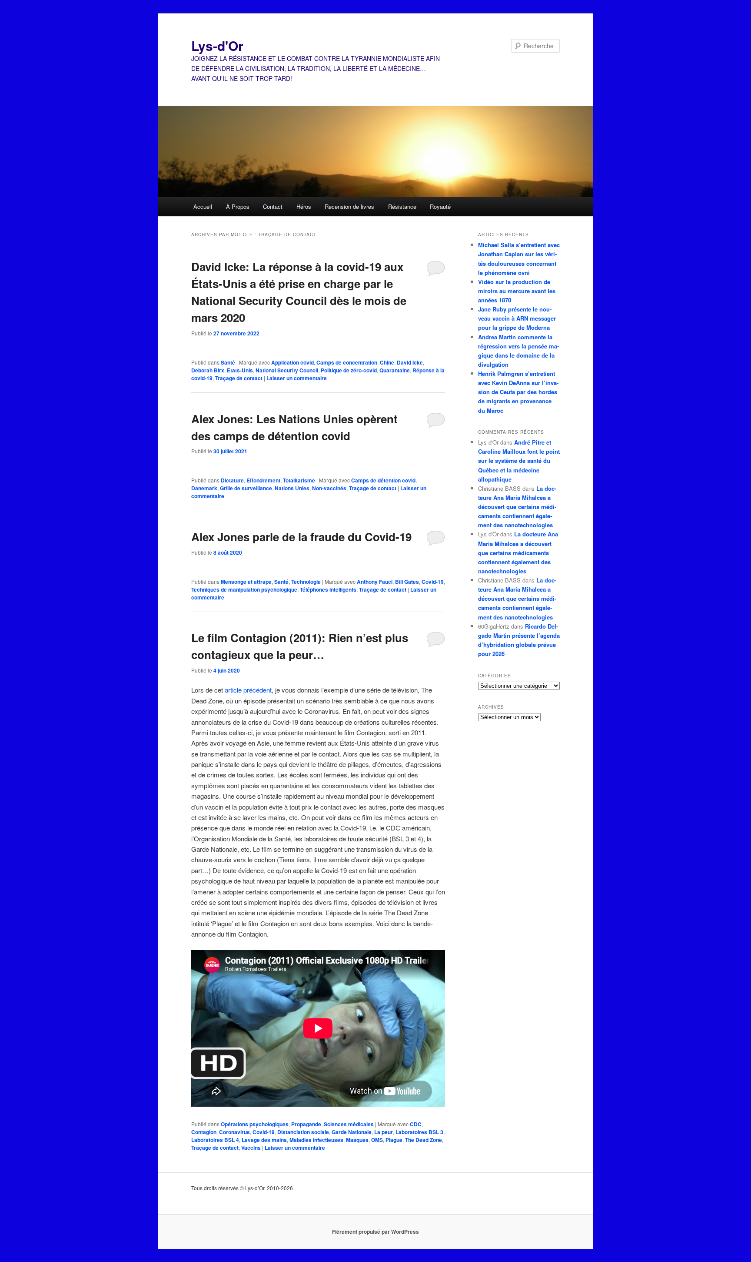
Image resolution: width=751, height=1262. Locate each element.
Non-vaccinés (329, 488)
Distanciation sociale (303, 1132)
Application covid (292, 362)
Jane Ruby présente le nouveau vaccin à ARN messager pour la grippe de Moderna (517, 318)
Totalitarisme (299, 480)
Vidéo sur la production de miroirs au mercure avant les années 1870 (516, 291)
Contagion (203, 1132)
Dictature (232, 480)
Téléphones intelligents (328, 589)
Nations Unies (292, 488)
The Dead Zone (423, 1140)
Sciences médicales (349, 1124)
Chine (387, 362)
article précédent (248, 689)
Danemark (204, 488)
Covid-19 (433, 582)
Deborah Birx (207, 370)
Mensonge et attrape (246, 582)
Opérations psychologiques (255, 1124)
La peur (383, 1132)
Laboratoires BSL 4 (215, 1140)
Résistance (402, 206)
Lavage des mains (264, 1140)
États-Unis (240, 370)
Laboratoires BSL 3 (419, 1132)
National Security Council (287, 370)
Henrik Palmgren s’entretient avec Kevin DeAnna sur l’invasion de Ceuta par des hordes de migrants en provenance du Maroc (518, 392)
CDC (416, 1124)
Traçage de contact (239, 378)
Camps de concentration (346, 362)
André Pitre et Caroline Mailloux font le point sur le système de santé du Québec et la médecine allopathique (519, 460)
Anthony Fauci (374, 582)
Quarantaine (394, 370)
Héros (303, 206)
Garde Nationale (352, 1132)
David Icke (410, 362)
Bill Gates (407, 582)
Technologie (306, 582)
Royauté (440, 206)
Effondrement (263, 480)
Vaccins (251, 1148)
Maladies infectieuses (316, 1140)
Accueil (202, 206)
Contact (272, 206)
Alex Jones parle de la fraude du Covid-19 (301, 537)
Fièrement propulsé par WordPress (375, 1231)
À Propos (237, 206)
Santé (228, 362)
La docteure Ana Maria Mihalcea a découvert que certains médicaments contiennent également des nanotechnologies (517, 506)
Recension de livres (349, 206)
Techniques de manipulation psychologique (244, 589)
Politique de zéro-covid (349, 370)
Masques (357, 1140)
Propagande (306, 1124)
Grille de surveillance (246, 488)
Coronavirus (234, 1132)
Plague (393, 1140)
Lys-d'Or (217, 45)
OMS (377, 1140)
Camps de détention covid (383, 480)
